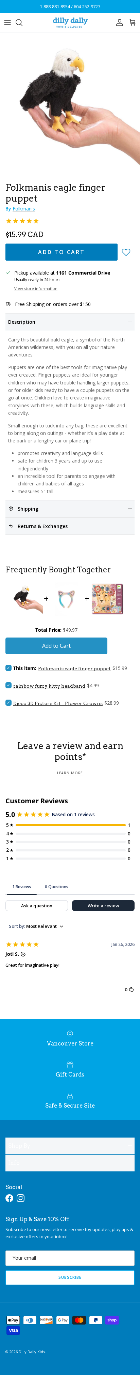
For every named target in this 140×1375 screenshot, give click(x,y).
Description (21, 322)
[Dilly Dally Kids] (70, 23)
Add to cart (61, 252)
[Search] (22, 22)
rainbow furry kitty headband (49, 686)
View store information (35, 288)
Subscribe (70, 1277)
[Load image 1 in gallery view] (70, 102)
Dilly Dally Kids (32, 1351)
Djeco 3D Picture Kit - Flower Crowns (58, 703)
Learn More (70, 773)
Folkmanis (24, 208)
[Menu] (7, 22)
